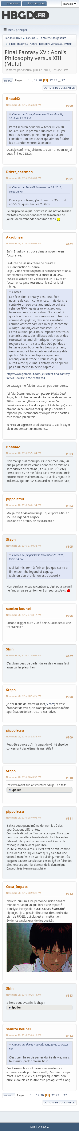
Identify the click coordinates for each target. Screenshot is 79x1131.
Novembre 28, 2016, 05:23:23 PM (23, 104)
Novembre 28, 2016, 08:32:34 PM (23, 736)
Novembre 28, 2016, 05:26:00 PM (23, 178)
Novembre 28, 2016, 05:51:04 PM (23, 453)
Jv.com (50, 704)
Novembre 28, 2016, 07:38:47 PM (23, 614)
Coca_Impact (17, 886)
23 (55, 80)
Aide (32, 1126)
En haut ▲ (43, 1126)
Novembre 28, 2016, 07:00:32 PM (23, 545)
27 (63, 80)
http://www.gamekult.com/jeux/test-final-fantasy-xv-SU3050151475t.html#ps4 (39, 376)
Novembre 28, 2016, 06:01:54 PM (23, 505)
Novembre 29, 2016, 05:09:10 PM (23, 1035)
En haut (9, 1095)
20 (40, 80)
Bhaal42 (13, 98)
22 (51, 80)
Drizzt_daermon (19, 172)
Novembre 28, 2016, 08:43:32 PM (23, 777)
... (32, 80)
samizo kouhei (18, 608)
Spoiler (16, 790)
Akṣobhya (14, 237)
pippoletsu (15, 499)
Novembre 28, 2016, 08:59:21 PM (23, 892)
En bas (8, 80)
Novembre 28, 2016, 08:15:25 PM (23, 695)
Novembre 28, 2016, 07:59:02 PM (23, 655)
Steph (11, 539)
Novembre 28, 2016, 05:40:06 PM (23, 243)
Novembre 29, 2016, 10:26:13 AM (23, 994)
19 (35, 80)
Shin (10, 649)
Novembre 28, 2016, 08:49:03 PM (23, 817)
